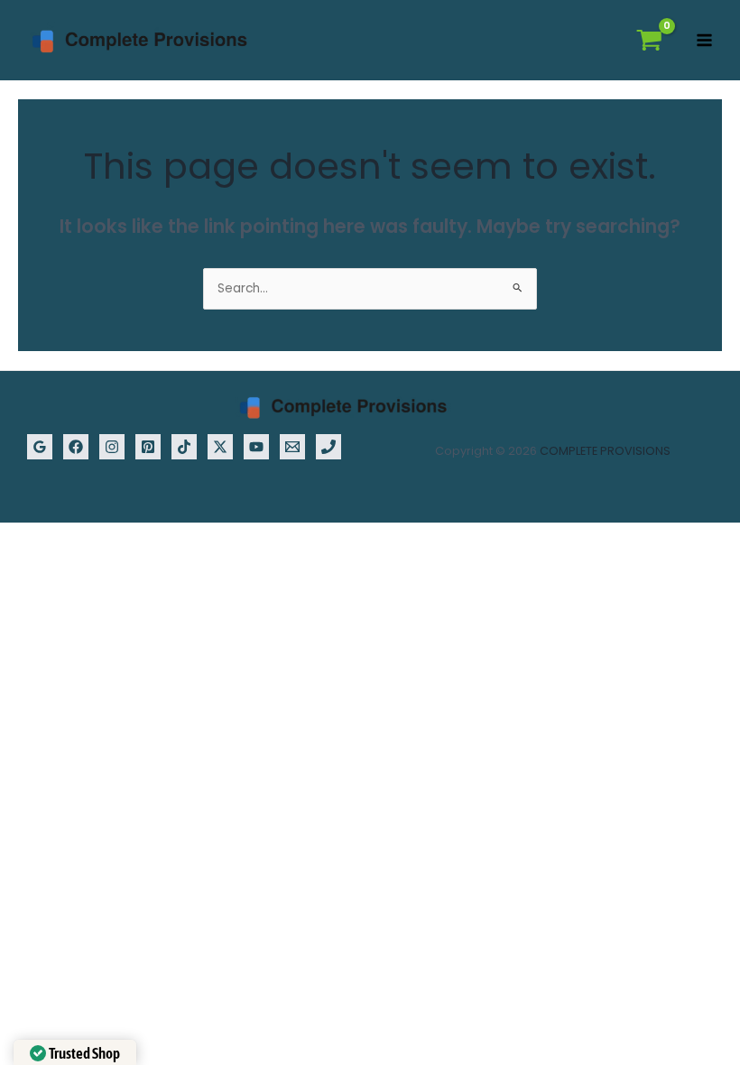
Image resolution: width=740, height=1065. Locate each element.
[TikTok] (184, 446)
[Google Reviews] (39, 446)
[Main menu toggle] (705, 40)
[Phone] (328, 446)
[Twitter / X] (220, 446)
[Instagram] (112, 446)
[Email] (292, 446)
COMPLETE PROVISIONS (605, 450)
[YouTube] (256, 446)
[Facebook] (75, 446)
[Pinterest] (148, 446)
